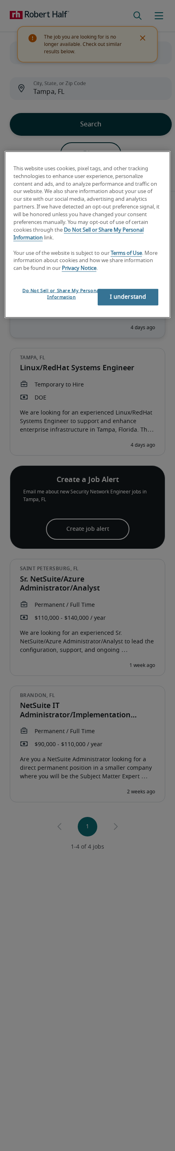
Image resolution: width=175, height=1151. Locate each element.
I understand (128, 297)
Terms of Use (126, 253)
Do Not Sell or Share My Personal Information (61, 294)
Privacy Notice (79, 268)
